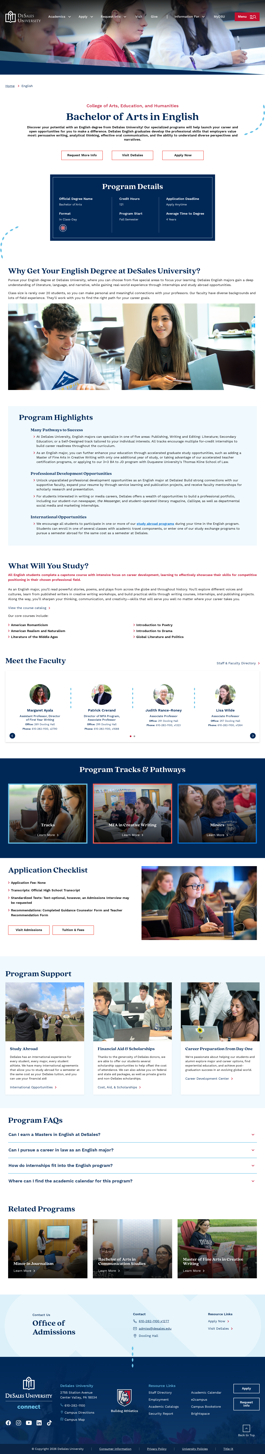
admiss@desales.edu (155, 1328)
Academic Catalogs (164, 1406)
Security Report (161, 1413)
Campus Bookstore (206, 1406)
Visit (138, 17)
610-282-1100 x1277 (154, 1321)
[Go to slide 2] (134, 736)
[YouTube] (29, 1423)
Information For (187, 17)
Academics (56, 17)
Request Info (111, 17)
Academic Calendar (206, 1392)
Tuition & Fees (73, 930)
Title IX (228, 1449)
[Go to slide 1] (130, 736)
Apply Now (183, 155)
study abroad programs (155, 524)
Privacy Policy (157, 1449)
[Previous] (12, 736)
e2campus (199, 1399)
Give (154, 17)
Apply (83, 17)
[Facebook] (8, 1423)
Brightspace (200, 1413)
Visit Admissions (29, 930)
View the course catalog (27, 608)
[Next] (253, 736)
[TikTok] (49, 1423)
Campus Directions (79, 1412)
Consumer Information (115, 1449)
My (219, 17)
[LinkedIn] (39, 1423)
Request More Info (82, 155)
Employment (159, 1399)
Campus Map (75, 1419)
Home (10, 86)
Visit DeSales (132, 155)
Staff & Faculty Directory (236, 663)
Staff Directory (160, 1392)
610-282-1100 (75, 1405)
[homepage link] (23, 17)
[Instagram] (18, 1423)
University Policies (195, 1449)
